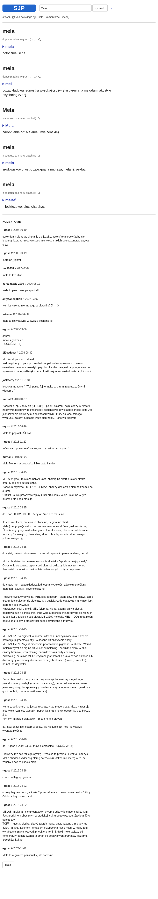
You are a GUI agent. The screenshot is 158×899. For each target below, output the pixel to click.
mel (8, 84)
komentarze (53, 17)
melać (10, 200)
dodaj (8, 864)
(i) (31, 39)
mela (9, 47)
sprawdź (100, 8)
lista (40, 17)
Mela (9, 126)
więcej (65, 17)
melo (9, 163)
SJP (19, 8)
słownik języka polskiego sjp (19, 17)
